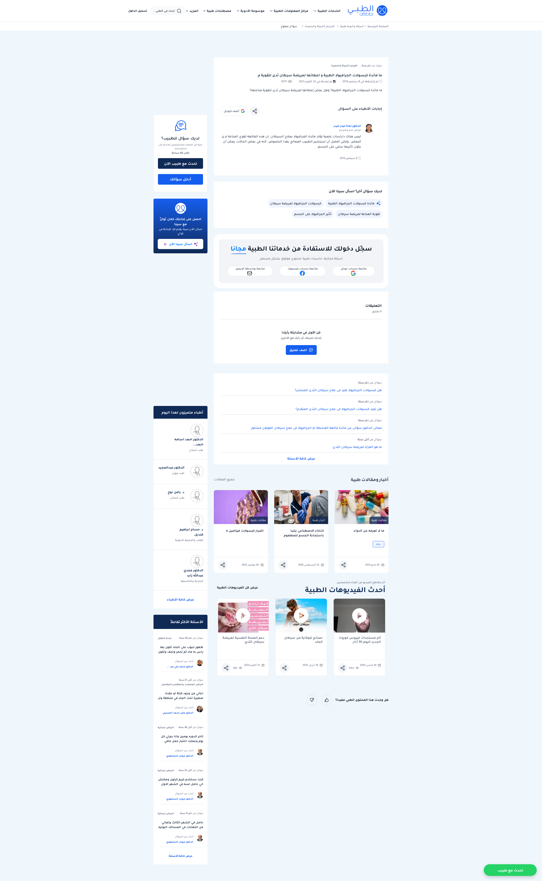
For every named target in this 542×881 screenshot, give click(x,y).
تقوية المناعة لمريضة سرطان (359, 214)
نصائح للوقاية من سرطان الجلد (303, 640)
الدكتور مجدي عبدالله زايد (193, 573)
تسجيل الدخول (137, 11)
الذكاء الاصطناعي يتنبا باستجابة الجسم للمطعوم (304, 533)
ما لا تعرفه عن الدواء (369, 530)
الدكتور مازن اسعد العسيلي (178, 713)
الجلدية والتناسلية (192, 581)
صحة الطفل (164, 638)
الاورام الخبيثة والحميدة (320, 26)
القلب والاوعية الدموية (189, 540)
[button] (327, 11)
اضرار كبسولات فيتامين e (245, 530)
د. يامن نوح (176, 492)
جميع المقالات (224, 479)
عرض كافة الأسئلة (301, 458)
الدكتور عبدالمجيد (171, 467)
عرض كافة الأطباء (180, 599)
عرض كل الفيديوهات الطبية (237, 587)
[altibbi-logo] (368, 10)
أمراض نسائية (166, 727)
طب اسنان (196, 450)
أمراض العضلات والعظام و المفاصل (182, 684)
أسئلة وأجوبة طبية (352, 26)
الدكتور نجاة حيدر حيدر (347, 126)
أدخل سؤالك (180, 179)
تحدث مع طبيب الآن (180, 163)
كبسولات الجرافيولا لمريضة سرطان (295, 203)
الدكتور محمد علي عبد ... (180, 666)
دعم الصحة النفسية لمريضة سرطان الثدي (243, 640)
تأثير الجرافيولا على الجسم (313, 214)
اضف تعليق (298, 350)
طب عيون (178, 473)
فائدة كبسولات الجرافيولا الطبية (351, 203)
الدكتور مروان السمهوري (179, 756)
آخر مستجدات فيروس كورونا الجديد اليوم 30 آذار (360, 640)
